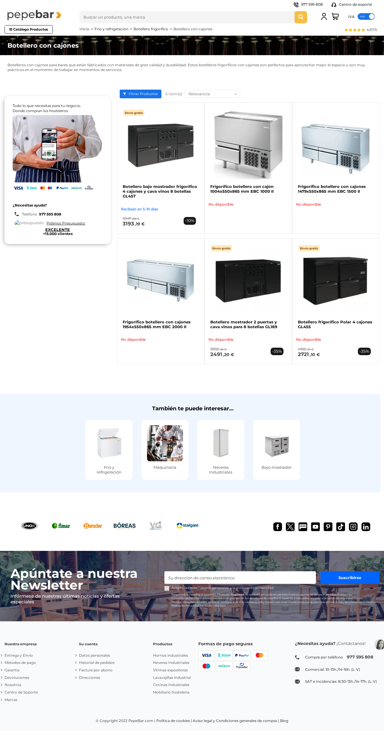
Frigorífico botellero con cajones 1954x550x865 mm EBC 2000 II (156, 324)
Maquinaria (165, 467)
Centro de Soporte (21, 692)
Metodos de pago (20, 662)
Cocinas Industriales (171, 684)
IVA (351, 16)
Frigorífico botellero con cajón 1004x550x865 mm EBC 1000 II (242, 189)
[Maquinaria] (165, 443)
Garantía (12, 670)
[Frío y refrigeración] (109, 443)
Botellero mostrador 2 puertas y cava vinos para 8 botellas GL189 (243, 324)
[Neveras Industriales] (221, 443)
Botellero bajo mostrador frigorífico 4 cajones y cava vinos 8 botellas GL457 (160, 191)
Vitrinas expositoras (170, 670)
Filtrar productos (143, 94)
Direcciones (89, 677)
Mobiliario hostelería (171, 692)
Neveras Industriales (220, 469)
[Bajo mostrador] (277, 443)
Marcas (10, 699)
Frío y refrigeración (109, 469)
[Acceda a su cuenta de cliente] (324, 16)
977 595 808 (312, 4)
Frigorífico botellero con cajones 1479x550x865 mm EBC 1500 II (332, 189)
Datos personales (94, 655)
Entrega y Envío (18, 655)
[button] (360, 30)
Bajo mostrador (277, 467)
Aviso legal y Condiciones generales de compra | (236, 720)
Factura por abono (95, 670)
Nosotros (12, 684)
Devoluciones (16, 677)
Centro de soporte (355, 4)
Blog (284, 720)
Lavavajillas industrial (172, 677)
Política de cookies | (174, 720)
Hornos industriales (170, 655)
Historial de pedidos (97, 662)
